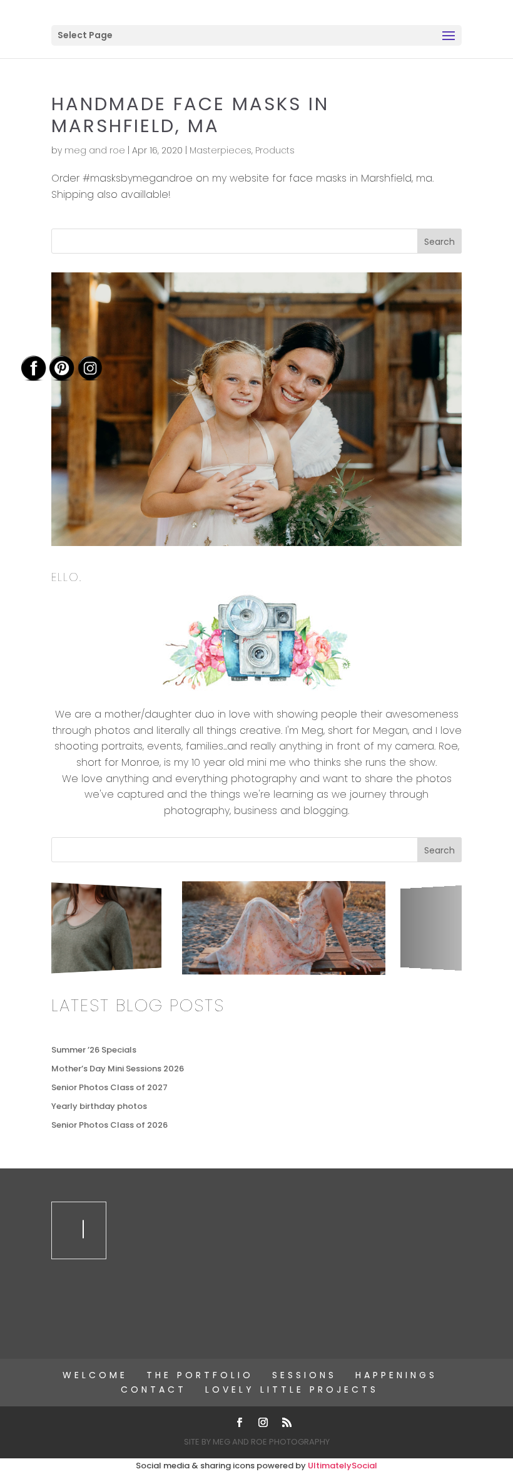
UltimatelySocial (342, 1465)
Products (275, 150)
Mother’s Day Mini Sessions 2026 (117, 1069)
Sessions (304, 1375)
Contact (153, 1389)
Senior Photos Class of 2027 (109, 1087)
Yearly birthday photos (99, 1106)
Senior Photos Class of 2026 (109, 1125)
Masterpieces (220, 150)
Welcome (95, 1375)
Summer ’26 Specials (93, 1050)
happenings (396, 1375)
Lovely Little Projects (291, 1389)
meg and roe (94, 150)
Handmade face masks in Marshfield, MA (190, 114)
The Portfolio (199, 1375)
